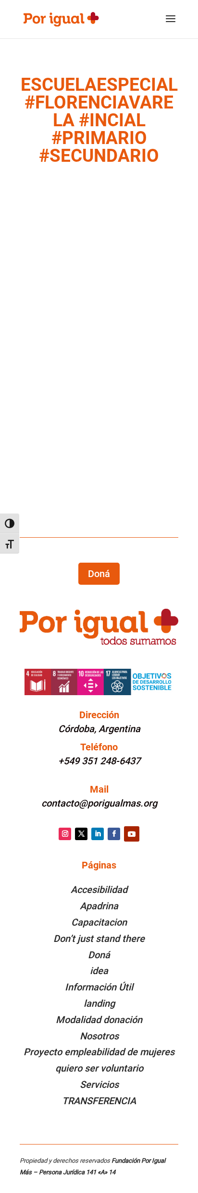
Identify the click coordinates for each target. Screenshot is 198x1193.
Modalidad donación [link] (99, 1019)
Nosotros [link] (99, 1036)
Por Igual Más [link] (61, 380)
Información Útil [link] (99, 987)
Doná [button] (99, 573)
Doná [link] (99, 955)
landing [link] (99, 1003)
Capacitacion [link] (99, 922)
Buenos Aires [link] (89, 392)
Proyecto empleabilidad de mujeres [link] (99, 1052)
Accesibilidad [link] (99, 889)
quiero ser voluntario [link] (99, 1068)
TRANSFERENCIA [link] (99, 1101)
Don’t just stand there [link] (99, 938)
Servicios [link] (99, 1084)
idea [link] (99, 970)
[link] (60, 19)
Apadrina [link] (99, 906)
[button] (170, 25)
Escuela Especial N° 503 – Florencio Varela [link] (80, 367)
